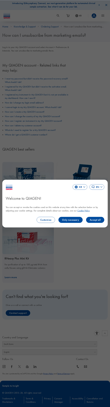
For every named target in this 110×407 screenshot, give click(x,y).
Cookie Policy (83, 210)
